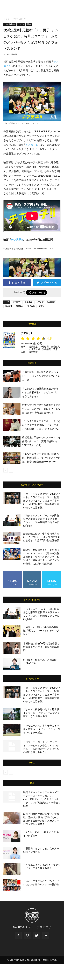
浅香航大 (20, 306)
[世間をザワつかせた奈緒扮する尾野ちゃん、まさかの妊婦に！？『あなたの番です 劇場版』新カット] (11, 409)
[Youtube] (45, 935)
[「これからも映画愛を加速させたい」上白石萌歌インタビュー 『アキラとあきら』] (11, 392)
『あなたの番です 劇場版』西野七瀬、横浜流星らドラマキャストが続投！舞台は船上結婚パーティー (41, 457)
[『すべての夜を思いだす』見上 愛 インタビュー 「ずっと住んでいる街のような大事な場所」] (11, 714)
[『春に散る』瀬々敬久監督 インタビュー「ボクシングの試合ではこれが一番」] (11, 376)
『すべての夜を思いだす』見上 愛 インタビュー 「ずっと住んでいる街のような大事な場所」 (41, 713)
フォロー (32, 572)
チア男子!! (31, 144)
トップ (6, 18)
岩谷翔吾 (51, 302)
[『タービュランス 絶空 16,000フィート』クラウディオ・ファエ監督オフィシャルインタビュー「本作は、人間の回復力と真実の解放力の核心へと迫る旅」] (11, 498)
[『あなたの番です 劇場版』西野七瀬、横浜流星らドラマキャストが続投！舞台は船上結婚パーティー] (11, 458)
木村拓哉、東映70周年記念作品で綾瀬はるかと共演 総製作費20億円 (41, 647)
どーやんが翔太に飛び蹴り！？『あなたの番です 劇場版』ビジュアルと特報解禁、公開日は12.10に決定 (41, 425)
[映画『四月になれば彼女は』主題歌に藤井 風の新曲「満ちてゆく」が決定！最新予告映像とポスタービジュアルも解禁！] (11, 818)
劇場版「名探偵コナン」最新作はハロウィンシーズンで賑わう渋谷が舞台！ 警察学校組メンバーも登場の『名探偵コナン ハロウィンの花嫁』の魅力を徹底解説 (41, 557)
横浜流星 (8, 306)
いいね (13, 572)
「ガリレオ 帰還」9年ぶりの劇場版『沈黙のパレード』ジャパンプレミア (41, 630)
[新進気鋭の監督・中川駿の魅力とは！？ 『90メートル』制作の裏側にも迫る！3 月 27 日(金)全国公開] (11, 538)
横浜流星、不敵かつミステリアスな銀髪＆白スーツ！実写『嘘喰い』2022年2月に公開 (41, 441)
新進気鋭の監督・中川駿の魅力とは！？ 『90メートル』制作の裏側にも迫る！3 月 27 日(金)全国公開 (41, 537)
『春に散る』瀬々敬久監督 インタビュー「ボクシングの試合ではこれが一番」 (41, 376)
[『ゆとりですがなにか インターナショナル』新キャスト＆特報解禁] (11, 885)
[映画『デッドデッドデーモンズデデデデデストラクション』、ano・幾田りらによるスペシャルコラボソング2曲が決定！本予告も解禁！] (11, 797)
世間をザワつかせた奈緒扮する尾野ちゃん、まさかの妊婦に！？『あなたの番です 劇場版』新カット (41, 408)
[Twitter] (36, 935)
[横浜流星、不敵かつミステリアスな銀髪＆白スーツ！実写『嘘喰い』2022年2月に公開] (11, 441)
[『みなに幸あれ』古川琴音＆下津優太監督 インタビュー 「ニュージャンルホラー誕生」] (11, 730)
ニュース (21, 24)
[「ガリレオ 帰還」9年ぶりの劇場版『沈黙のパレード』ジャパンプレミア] (11, 631)
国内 (29, 24)
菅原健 (41, 306)
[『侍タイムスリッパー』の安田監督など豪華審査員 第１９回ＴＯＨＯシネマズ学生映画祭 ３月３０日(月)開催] (11, 520)
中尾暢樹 (28, 302)
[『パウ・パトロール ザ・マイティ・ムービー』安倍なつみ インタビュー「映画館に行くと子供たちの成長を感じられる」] (11, 746)
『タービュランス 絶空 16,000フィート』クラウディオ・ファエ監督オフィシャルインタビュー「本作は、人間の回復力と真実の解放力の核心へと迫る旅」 (41, 501)
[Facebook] (18, 935)
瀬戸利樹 (31, 306)
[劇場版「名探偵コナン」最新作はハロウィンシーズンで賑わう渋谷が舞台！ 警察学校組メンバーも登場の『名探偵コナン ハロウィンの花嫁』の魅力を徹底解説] (11, 554)
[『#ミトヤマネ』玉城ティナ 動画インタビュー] (11, 836)
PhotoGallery (19, 18)
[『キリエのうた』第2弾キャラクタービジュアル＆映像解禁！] (11, 869)
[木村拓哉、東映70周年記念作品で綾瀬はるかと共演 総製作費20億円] (11, 648)
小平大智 (40, 302)
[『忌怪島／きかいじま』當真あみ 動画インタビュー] (11, 853)
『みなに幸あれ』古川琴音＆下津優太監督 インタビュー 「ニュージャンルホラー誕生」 (41, 729)
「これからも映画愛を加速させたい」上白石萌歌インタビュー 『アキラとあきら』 (40, 392)
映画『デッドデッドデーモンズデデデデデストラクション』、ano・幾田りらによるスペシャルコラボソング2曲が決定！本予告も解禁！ (41, 799)
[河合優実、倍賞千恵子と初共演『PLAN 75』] (11, 664)
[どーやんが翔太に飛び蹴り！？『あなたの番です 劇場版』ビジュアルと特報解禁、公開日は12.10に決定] (11, 425)
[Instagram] (27, 935)
